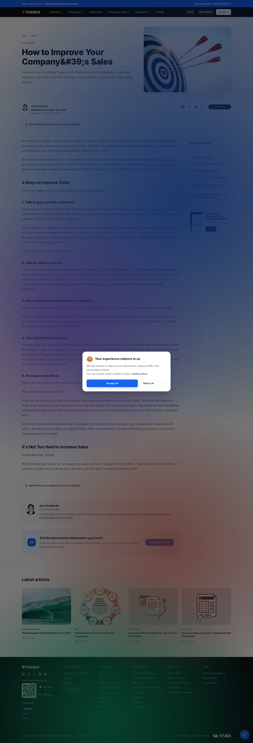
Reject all (148, 383)
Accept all (112, 383)
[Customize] (162, 383)
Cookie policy (139, 373)
